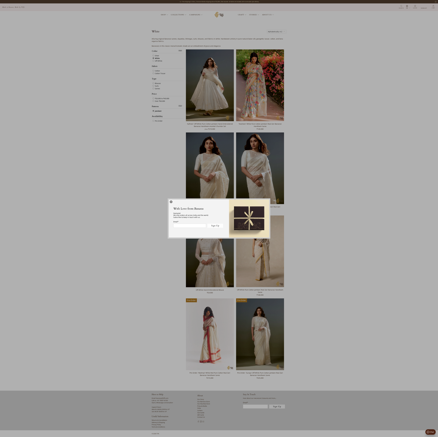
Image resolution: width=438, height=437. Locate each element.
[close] (171, 202)
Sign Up (215, 225)
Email (176, 222)
